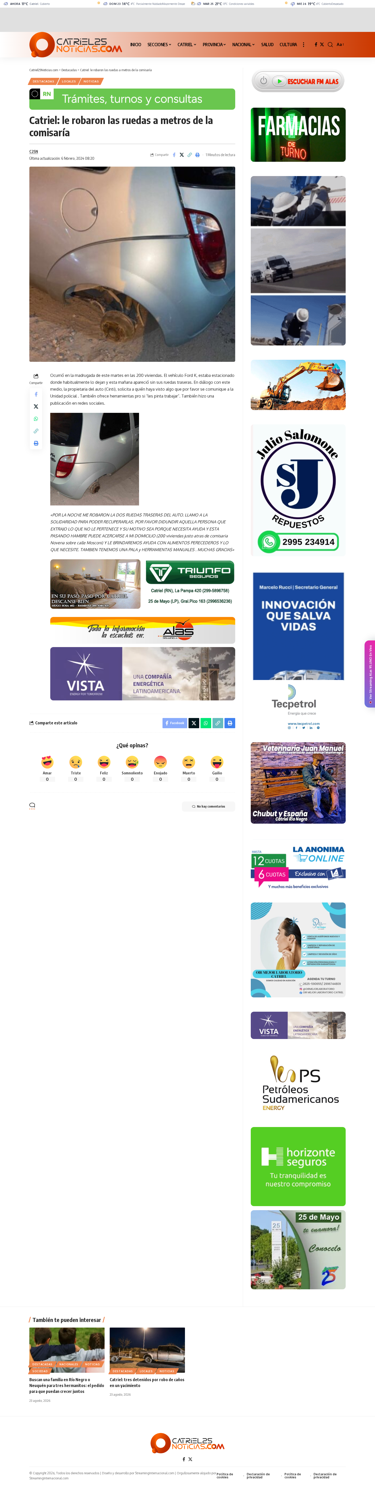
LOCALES (69, 81)
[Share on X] (181, 155)
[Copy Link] (189, 155)
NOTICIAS (91, 81)
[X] (322, 44)
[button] (303, 44)
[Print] (197, 155)
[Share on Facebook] (174, 155)
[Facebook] (316, 44)
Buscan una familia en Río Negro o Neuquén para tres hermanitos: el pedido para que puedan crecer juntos (66, 1385)
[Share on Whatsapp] (36, 418)
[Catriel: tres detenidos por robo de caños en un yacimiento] (147, 1350)
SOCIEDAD (40, 1371)
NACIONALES (68, 1364)
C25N (33, 151)
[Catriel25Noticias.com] (75, 44)
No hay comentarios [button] (211, 806)
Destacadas (43, 81)
